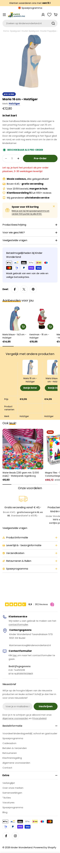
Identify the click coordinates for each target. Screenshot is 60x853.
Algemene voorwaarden (15, 718)
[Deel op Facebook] (14, 289)
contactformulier (18, 624)
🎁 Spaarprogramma (30, 7)
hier (15, 655)
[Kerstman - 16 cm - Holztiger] (42, 318)
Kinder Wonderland (21, 847)
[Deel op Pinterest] (33, 289)
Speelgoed (15, 31)
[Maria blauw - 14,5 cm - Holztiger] (15, 318)
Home (6, 31)
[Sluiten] (54, 206)
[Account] (43, 15)
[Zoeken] (53, 23)
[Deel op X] (24, 289)
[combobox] (30, 23)
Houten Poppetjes (48, 31)
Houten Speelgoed (30, 31)
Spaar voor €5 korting (25, 206)
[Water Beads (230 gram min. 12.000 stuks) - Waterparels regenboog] (22, 449)
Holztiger (14, 103)
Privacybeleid (39, 718)
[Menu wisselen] (4, 15)
